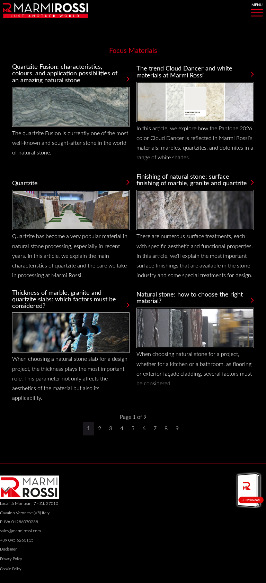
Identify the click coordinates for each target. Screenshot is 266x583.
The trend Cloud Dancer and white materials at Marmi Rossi (184, 72)
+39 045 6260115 (17, 540)
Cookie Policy (10, 569)
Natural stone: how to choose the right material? (189, 298)
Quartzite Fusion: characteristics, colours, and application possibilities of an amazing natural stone (64, 73)
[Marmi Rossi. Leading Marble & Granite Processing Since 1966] (45, 10)
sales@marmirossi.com (20, 531)
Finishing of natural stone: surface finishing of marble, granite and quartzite (191, 180)
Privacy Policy (11, 559)
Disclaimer (8, 549)
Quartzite (25, 183)
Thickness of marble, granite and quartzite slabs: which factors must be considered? (64, 299)
